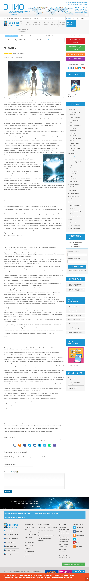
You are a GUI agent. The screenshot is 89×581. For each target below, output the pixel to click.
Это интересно (74, 181)
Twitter (78, 539)
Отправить (7, 491)
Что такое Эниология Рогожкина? (47, 527)
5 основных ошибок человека (46, 533)
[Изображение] (11, 472)
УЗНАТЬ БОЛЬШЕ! (74, 365)
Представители (10, 546)
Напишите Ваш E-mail (73, 258)
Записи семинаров (75, 228)
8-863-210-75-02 (64, 533)
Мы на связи (66, 36)
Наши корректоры (11, 538)
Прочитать (27, 40)
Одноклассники (80, 535)
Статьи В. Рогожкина (30, 532)
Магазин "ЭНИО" (46, 36)
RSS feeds (79, 546)
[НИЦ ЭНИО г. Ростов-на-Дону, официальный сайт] (11, 23)
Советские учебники (75, 216)
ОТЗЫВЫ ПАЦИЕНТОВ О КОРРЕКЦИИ (46, 513)
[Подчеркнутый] (9, 472)
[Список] (16, 472)
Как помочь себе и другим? (46, 535)
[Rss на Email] (73, 18)
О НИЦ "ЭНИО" (9, 531)
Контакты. (10, 47)
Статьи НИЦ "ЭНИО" (75, 162)
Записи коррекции (75, 225)
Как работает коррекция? (45, 530)
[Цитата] (13, 472)
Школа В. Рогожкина (75, 125)
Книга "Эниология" (11, 535)
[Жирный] (5, 472)
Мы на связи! (28, 557)
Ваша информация (56, 36)
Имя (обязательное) (10, 464)
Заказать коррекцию (35, 36)
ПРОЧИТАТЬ (71, 154)
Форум (80, 36)
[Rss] (77, 18)
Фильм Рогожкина (75, 117)
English (82, 18)
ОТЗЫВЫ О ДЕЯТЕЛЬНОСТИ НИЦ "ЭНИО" (18, 513)
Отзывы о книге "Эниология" (72, 387)
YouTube (78, 543)
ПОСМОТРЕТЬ (72, 109)
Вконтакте (79, 531)
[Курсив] (7, 472)
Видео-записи (28, 537)
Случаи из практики (75, 165)
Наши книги (73, 222)
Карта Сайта (74, 36)
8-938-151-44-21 (64, 529)
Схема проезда (63, 541)
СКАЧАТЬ (70, 202)
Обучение (27, 548)
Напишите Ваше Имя (73, 251)
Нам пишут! (73, 168)
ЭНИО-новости (25, 36)
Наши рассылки (29, 554)
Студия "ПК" (18, 40)
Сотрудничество (29, 551)
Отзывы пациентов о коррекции (74, 383)
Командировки (10, 542)
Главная (10, 40)
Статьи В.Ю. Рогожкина (39, 40)
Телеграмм (79, 527)
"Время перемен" (75, 193)
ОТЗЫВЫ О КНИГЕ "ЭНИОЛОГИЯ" (15, 517)
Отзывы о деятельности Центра (75, 378)
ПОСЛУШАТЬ (72, 190)
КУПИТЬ (70, 219)
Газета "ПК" (73, 208)
